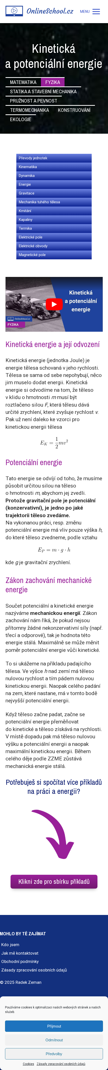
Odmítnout (54, 1040)
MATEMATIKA (23, 82)
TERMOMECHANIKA (29, 110)
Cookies (28, 1064)
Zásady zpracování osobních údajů (61, 1064)
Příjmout (54, 1026)
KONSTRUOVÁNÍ (74, 110)
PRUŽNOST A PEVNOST (33, 100)
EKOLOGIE (20, 119)
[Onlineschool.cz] (40, 11)
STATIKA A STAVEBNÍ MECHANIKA (43, 91)
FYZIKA (52, 82)
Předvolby (54, 1054)
